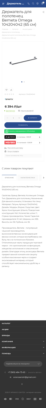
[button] (22, 82)
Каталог (6, 323)
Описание (9, 178)
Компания (7, 341)
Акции (5, 329)
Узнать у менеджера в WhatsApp (22, 131)
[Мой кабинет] (37, 4)
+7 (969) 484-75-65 (16, 372)
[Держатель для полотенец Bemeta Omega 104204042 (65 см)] (23, 62)
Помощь (6, 353)
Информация (9, 347)
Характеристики (28, 178)
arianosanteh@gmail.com (24, 377)
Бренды (6, 335)
